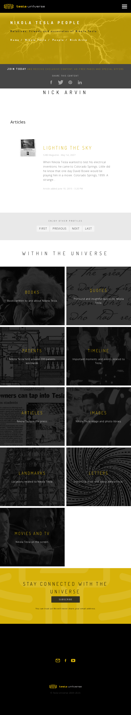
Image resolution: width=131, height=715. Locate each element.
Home (14, 39)
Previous (59, 228)
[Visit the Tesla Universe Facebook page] (65, 662)
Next (75, 228)
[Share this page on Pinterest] (70, 82)
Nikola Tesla (36, 39)
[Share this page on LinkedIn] (80, 82)
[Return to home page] (65, 687)
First (43, 228)
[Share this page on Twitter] (61, 82)
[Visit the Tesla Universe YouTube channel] (73, 662)
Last (88, 228)
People (58, 39)
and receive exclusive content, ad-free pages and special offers (65, 69)
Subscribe (65, 599)
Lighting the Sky (67, 148)
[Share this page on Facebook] (51, 82)
